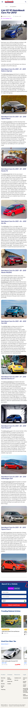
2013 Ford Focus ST (8, 431)
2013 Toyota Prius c (8, 532)
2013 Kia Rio (6, 226)
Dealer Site (9, 681)
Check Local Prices (14, 605)
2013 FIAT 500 (6, 326)
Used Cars (17, 588)
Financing (3, 689)
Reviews (3, 683)
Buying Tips (2, 686)
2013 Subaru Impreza (8, 74)
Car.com (16, 680)
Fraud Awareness (25, 695)
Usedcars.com (17, 677)
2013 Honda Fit (6, 174)
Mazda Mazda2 (4, 282)
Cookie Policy (24, 685)
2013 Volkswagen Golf (8, 481)
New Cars (10, 588)
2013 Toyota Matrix (7, 122)
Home (6, 6)
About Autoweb (9, 678)
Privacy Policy (24, 682)
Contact (9, 683)
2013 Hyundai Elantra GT (9, 382)
